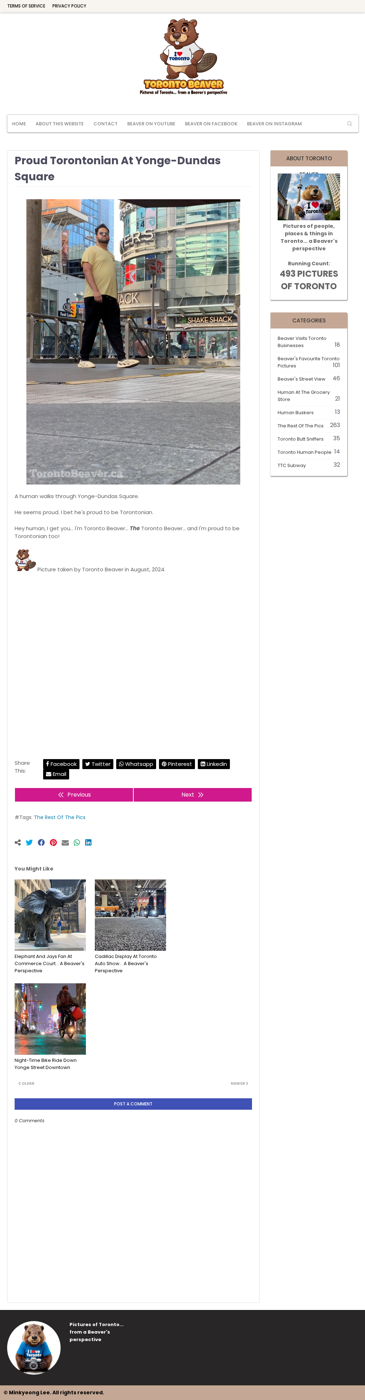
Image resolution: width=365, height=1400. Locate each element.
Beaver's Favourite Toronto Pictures (309, 362)
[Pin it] (56, 843)
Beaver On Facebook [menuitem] (211, 123)
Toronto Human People (309, 452)
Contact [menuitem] (105, 123)
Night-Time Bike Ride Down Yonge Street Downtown (46, 1064)
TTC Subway (309, 465)
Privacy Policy (69, 6)
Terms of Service (26, 6)
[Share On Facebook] (44, 843)
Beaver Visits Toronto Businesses (309, 342)
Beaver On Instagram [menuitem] (274, 123)
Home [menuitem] (19, 123)
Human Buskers (309, 412)
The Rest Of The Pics (60, 817)
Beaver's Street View (309, 379)
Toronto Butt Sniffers (309, 439)
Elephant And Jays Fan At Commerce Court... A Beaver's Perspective (49, 963)
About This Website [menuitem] (60, 123)
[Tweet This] (32, 843)
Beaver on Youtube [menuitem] (151, 123)
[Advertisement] (133, 658)
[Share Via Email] (68, 843)
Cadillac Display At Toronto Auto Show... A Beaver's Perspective (126, 963)
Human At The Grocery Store (309, 396)
